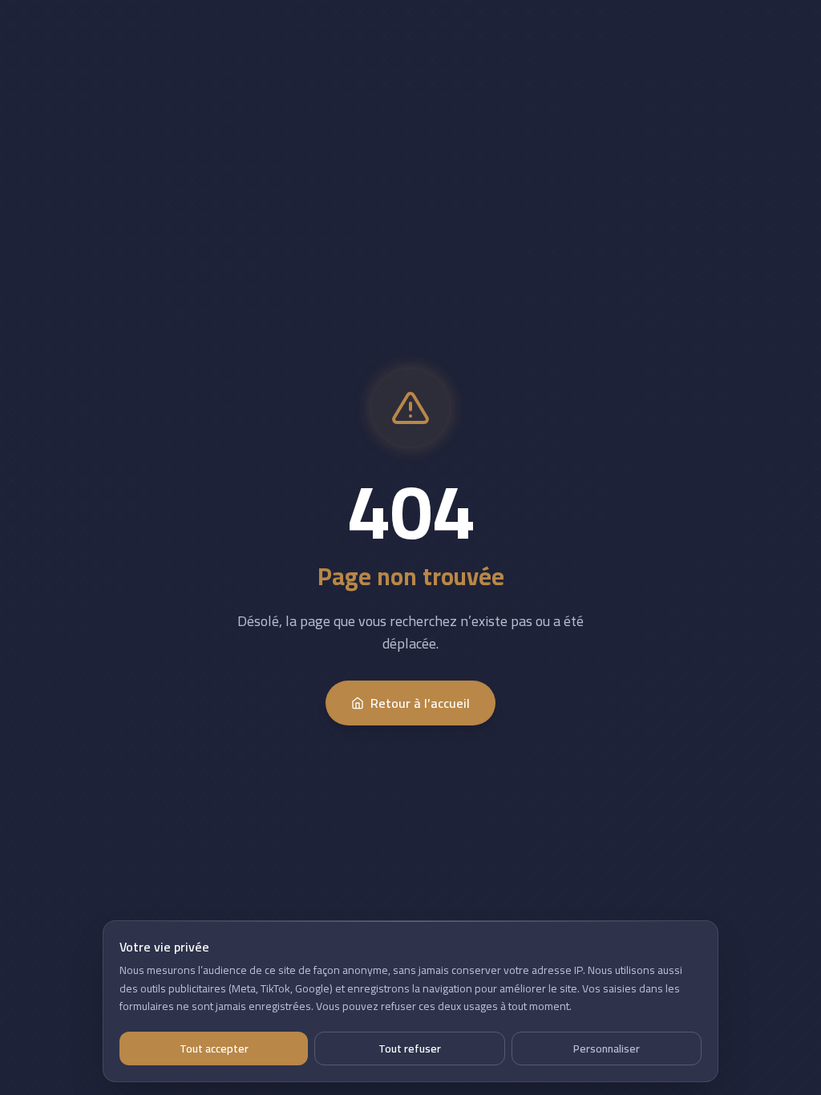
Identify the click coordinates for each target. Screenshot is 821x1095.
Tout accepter (214, 1048)
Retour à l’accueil (420, 703)
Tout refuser (409, 1048)
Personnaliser (606, 1048)
